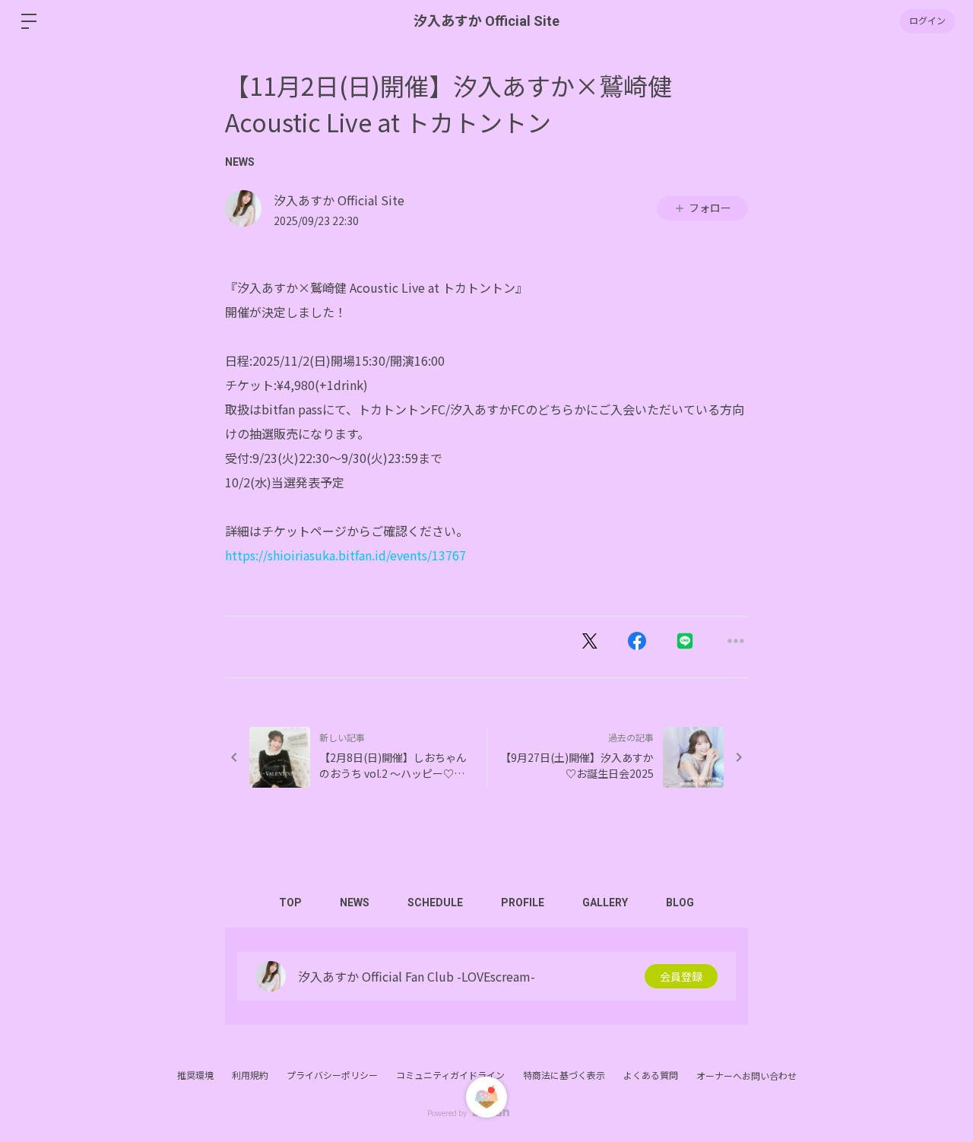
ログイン (927, 21)
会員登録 (681, 976)
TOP (290, 902)
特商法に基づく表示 (564, 1074)
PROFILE (522, 902)
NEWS (240, 162)
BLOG (680, 902)
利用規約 (250, 1074)
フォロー (710, 207)
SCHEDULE (435, 902)
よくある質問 (650, 1074)
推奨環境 (195, 1074)
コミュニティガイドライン (450, 1074)
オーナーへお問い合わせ (746, 1075)
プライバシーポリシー (332, 1074)
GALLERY (605, 902)
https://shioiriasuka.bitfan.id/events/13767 (345, 555)
